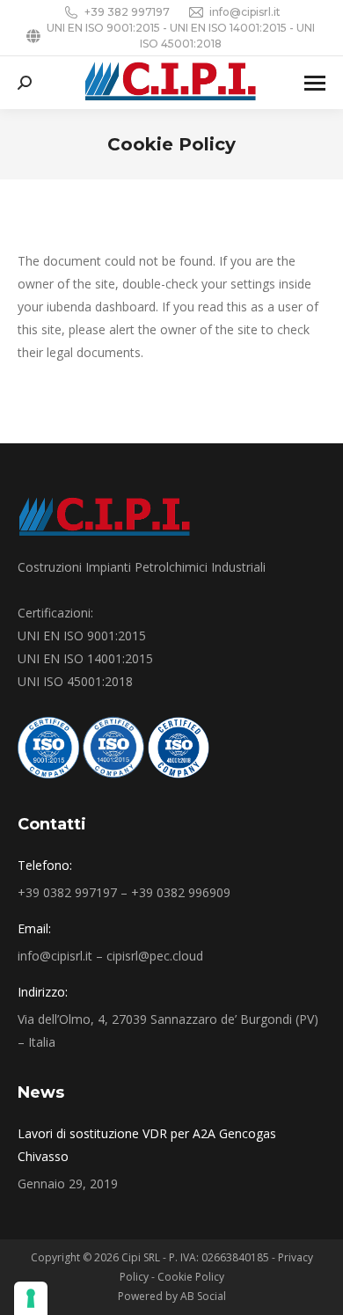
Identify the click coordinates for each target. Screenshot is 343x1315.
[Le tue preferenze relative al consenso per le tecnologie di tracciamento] (30, 1298)
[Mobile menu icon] (314, 83)
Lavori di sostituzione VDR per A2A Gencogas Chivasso (147, 1145)
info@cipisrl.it (245, 11)
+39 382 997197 (127, 11)
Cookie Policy (190, 1276)
